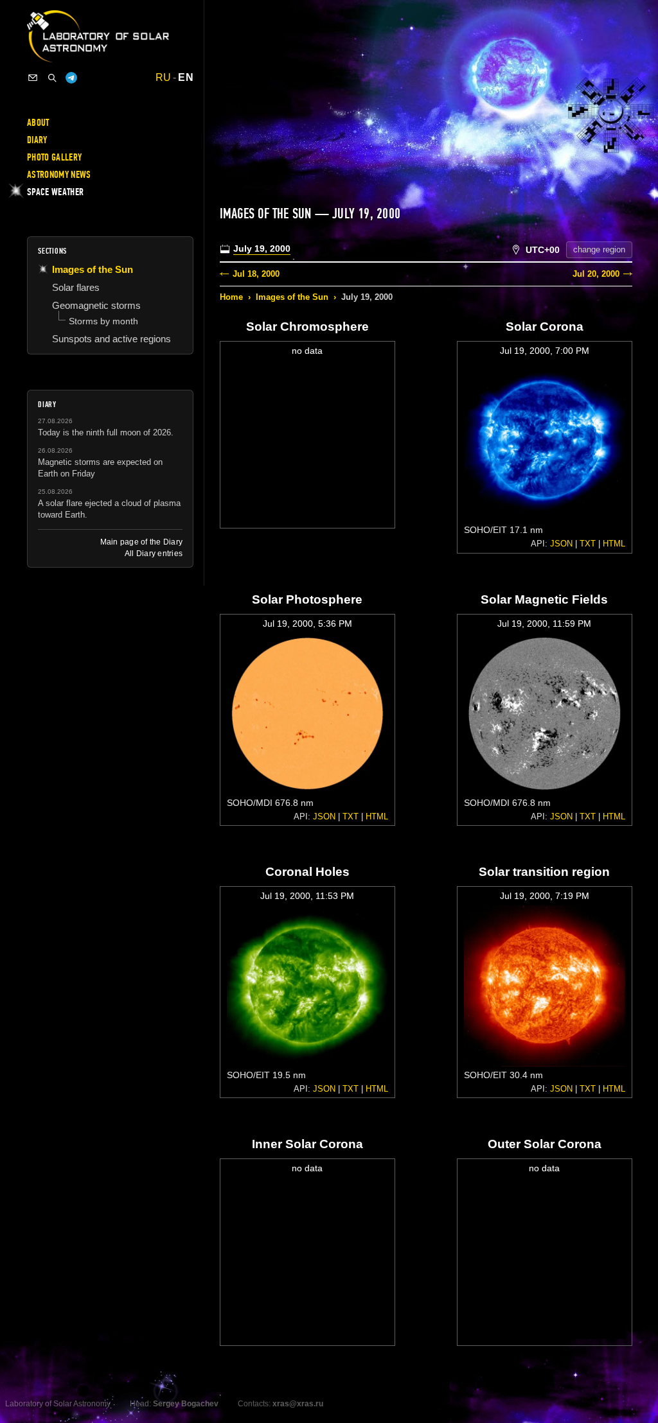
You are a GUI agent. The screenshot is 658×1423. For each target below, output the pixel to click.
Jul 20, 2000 (596, 274)
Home (231, 297)
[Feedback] (33, 77)
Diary (37, 140)
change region (599, 249)
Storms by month (103, 321)
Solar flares (76, 287)
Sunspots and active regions (111, 338)
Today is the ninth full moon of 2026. (105, 432)
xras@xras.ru (297, 1403)
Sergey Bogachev (185, 1403)
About (38, 122)
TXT (588, 543)
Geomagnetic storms (96, 305)
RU (164, 78)
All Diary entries (153, 553)
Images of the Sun (292, 297)
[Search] (52, 77)
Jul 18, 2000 (256, 274)
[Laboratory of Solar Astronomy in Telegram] (71, 77)
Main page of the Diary (141, 541)
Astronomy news (59, 174)
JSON (561, 543)
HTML (614, 543)
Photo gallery (54, 157)
